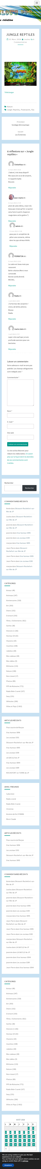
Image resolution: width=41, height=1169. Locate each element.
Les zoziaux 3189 (12, 768)
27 (20, 1144)
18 (11, 1140)
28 (24, 1144)
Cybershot (10, 794)
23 (34, 1140)
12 (15, 1136)
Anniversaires (11, 600)
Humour (9, 636)
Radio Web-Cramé (13, 691)
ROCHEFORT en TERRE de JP (17, 773)
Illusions (9, 641)
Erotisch (9, 615)
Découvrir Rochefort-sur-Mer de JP (19, 742)
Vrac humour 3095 (24, 533)
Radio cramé (11, 799)
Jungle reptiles (13, 110)
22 (29, 1140)
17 (6, 1140)
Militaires (10, 666)
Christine (9, 809)
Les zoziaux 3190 (23, 538)
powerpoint (25, 110)
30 (34, 1144)
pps (32, 110)
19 (15, 1140)
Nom (9, 411)
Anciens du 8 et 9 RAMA (15, 814)
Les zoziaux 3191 (12, 737)
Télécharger (9, 92)
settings (25, 1161)
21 (24, 1140)
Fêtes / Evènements (14, 620)
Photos (9, 681)
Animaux (9, 595)
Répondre (12, 187)
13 (20, 1136)
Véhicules (10, 701)
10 (6, 1136)
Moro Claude (11, 819)
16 (34, 1136)
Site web (10, 433)
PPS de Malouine (12, 686)
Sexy (8, 696)
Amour (9, 590)
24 (6, 1144)
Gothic (9, 626)
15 (29, 1136)
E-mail (10, 422)
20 (20, 1140)
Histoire (9, 631)
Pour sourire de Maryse (15, 727)
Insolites (9, 646)
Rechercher (8, 483)
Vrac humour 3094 (13, 763)
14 (24, 1136)
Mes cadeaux (11, 656)
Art (7, 605)
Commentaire (13, 377)
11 (11, 1136)
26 (15, 1144)
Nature (10, 106)
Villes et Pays (11, 706)
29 (29, 1144)
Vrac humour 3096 (13, 732)
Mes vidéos (10, 661)
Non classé (10, 676)
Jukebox (9, 651)
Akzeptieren (8, 1165)
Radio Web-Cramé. (13, 804)
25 (11, 1144)
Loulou (27, 39)
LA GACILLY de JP (12, 758)
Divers (8, 610)
